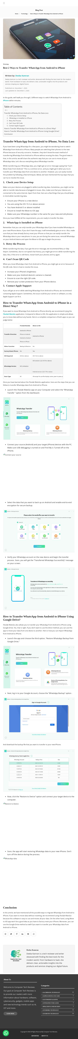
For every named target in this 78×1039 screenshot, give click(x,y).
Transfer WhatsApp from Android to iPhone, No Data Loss (26, 113)
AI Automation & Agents (58, 999)
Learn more (10, 1013)
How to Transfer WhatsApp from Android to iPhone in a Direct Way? (30, 128)
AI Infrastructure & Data (58, 1003)
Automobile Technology (58, 1010)
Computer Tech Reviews (50, 1032)
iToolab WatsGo (9, 314)
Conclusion (8, 134)
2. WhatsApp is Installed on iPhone (19, 118)
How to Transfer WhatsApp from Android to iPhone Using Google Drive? (31, 131)
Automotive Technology (58, 1013)
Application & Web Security (58, 1006)
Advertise (35, 1036)
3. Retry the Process (14, 121)
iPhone (6, 100)
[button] (6, 1033)
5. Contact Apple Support (16, 126)
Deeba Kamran (22, 75)
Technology (24, 13)
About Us (44, 1036)
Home (16, 13)
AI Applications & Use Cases (58, 996)
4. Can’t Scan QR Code (15, 123)
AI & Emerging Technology (58, 992)
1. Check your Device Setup (16, 116)
